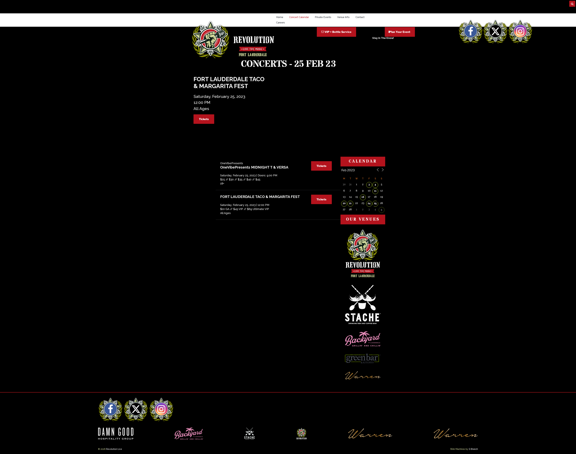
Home (279, 17)
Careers (280, 22)
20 (344, 203)
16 (363, 197)
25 (375, 203)
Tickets (204, 119)
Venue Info (343, 17)
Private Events (323, 17)
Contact (360, 17)
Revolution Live (114, 449)
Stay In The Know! (383, 38)
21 (350, 203)
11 (375, 190)
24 (369, 203)
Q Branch (473, 449)
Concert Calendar (299, 17)
